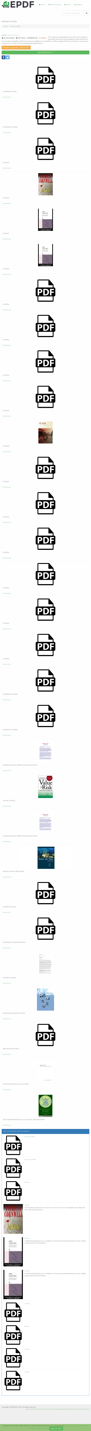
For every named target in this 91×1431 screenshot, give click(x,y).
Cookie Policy (84, 1409)
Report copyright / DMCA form (17, 48)
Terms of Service (50, 1409)
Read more (7, 97)
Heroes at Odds (30, 1159)
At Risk (27, 1182)
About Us (29, 1409)
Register (79, 4)
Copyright (60, 1409)
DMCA (67, 1409)
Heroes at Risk (15, 26)
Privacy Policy (38, 1409)
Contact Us (74, 1409)
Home (42, 4)
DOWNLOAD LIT (46, 52)
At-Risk (27, 1303)
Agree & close (56, 1429)
